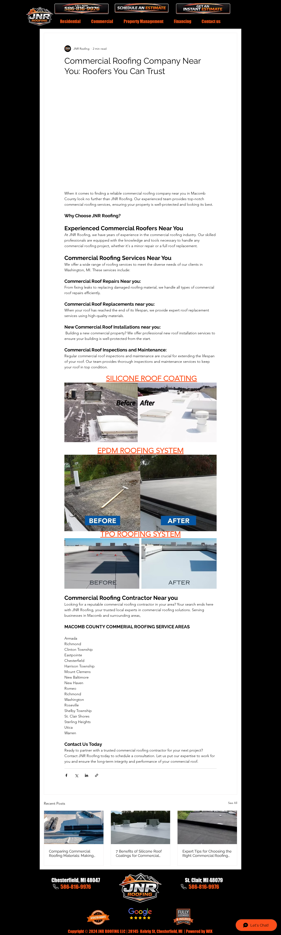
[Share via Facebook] (66, 775)
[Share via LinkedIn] (86, 775)
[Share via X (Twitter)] (76, 775)
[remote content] (140, 133)
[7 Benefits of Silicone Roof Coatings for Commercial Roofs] (140, 827)
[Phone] (55, 886)
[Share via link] (97, 775)
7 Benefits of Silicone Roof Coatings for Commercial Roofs (139, 853)
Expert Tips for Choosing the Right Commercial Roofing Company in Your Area (207, 853)
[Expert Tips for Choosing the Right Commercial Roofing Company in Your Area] (207, 827)
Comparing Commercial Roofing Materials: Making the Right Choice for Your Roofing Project (71, 853)
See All (232, 803)
